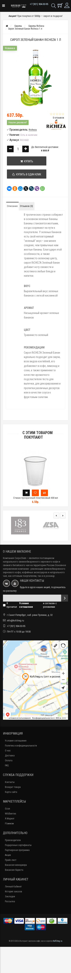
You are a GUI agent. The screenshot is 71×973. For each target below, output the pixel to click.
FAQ (7, 765)
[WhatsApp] (41, 188)
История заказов (13, 891)
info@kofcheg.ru (15, 620)
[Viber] (36, 188)
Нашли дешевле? (17, 122)
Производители (13, 840)
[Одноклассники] (13, 188)
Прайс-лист (10, 860)
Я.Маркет (9, 818)
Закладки (10, 896)
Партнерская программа (17, 850)
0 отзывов (58, 117)
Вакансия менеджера (16, 865)
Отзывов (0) (26, 206)
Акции (8, 855)
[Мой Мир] (19, 188)
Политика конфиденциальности (21, 745)
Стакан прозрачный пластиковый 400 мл (35, 497)
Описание (12, 206)
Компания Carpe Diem (14, 558)
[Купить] (26, 493)
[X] (24, 188)
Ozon (7, 808)
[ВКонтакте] (8, 188)
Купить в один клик (28, 174)
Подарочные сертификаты (18, 845)
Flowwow (9, 823)
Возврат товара (13, 787)
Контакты (10, 782)
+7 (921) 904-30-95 (39, 4)
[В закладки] (35, 493)
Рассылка (10, 901)
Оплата (8, 760)
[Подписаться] (64, 598)
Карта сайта (11, 792)
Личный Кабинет (13, 886)
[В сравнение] (44, 493)
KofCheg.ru (57, 941)
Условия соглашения (15, 740)
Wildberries (10, 813)
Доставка (10, 755)
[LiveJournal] (30, 188)
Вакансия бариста (14, 870)
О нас (8, 750)
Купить (28, 161)
